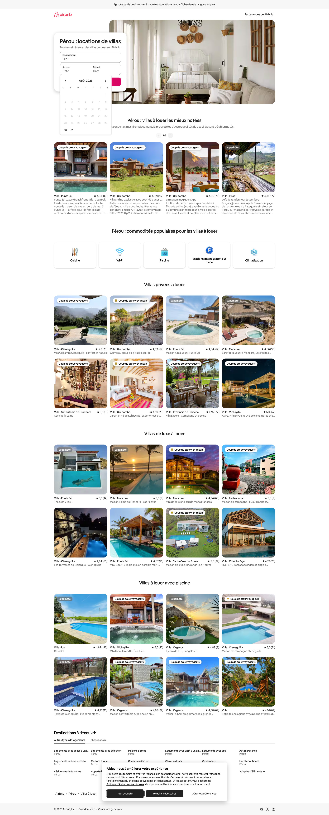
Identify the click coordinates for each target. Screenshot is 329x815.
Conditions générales (110, 809)
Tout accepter (125, 793)
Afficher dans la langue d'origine (197, 4)
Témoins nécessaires (164, 793)
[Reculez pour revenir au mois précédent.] (66, 81)
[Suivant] (170, 135)
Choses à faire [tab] (98, 740)
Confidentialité (86, 809)
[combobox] (90, 59)
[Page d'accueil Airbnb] (63, 14)
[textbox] (75, 71)
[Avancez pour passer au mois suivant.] (105, 81)
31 (72, 130)
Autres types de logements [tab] (69, 740)
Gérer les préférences (204, 793)
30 (65, 130)
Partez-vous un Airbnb (259, 14)
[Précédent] (158, 135)
